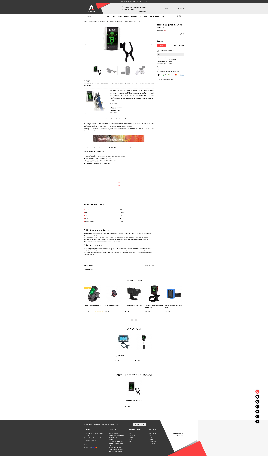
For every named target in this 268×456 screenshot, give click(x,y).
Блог (166, 8)
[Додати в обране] (181, 34)
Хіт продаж (87, 288)
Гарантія (111, 439)
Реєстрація (132, 435)
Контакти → (87, 430)
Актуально (152, 430)
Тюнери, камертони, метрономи (115, 21)
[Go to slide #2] (111, 70)
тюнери (122, 212)
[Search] (84, 16)
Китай (121, 221)
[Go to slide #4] (140, 70)
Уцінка (154, 433)
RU (87, 444)
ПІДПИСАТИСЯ (139, 424)
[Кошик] (183, 16)
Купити (161, 45)
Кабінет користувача (135, 430)
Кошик (130, 439)
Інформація (112, 430)
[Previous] (132, 320)
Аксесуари (102, 21)
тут (144, 249)
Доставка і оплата (113, 437)
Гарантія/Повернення (166, 80)
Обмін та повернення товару (116, 435)
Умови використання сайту (116, 441)
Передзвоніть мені (142, 11)
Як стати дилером (113, 433)
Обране (131, 437)
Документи (152, 443)
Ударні (85, 21)
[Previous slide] (85, 44)
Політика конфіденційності (116, 443)
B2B (171, 8)
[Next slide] (151, 44)
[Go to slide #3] (126, 70)
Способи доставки (166, 50)
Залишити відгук (149, 265)
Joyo (128, 92)
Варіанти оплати (164, 67)
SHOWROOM (128, 7)
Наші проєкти (152, 441)
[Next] (136, 320)
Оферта (111, 445)
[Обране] (180, 16)
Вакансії (151, 437)
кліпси (121, 215)
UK (84, 444)
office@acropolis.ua (91, 440)
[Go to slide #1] (97, 70)
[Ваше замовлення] (177, 16)
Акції (150, 433)
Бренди (151, 439)
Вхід (130, 433)
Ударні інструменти (94, 21)
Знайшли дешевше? (179, 45)
